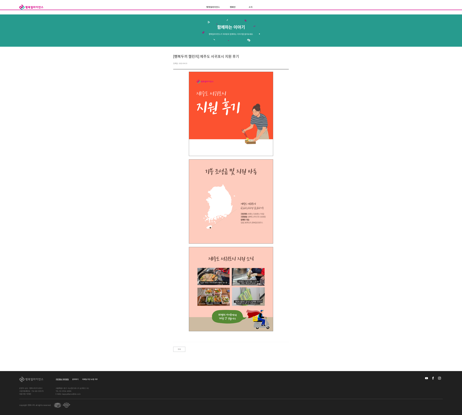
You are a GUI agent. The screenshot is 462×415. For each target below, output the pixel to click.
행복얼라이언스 (213, 7)
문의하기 (75, 379)
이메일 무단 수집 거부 (90, 379)
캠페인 (233, 7)
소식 (251, 7)
